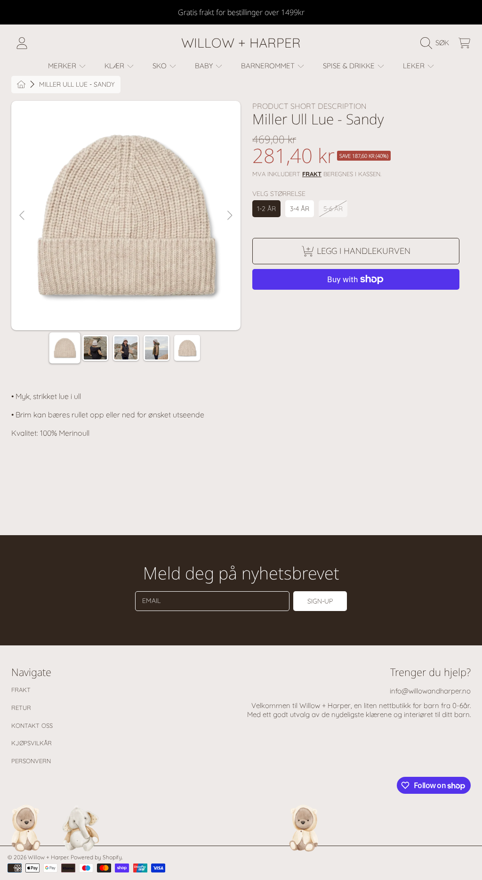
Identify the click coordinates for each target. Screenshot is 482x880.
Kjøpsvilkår (31, 743)
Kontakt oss (32, 725)
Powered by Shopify (96, 857)
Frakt (21, 689)
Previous (22, 216)
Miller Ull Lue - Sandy (77, 85)
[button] (437, 43)
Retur (21, 707)
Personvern (31, 761)
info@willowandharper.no (430, 690)
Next (229, 216)
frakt (311, 174)
